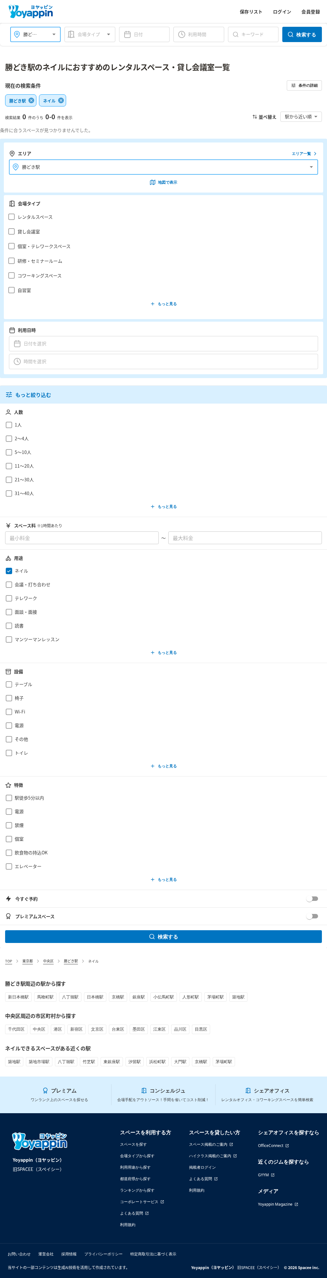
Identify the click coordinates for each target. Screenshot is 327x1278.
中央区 (48, 960)
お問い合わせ (19, 1254)
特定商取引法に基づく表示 (153, 1254)
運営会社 (46, 1254)
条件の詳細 (308, 85)
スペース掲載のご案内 (208, 1144)
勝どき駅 (71, 960)
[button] (161, 216)
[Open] (53, 34)
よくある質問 (131, 1213)
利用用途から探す (135, 1167)
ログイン (282, 11)
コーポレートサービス (139, 1201)
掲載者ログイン (202, 1167)
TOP (8, 960)
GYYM (263, 1175)
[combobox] (31, 34)
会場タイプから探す (137, 1155)
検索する (306, 34)
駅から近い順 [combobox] (298, 116)
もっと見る (167, 303)
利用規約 (127, 1224)
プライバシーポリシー (103, 1254)
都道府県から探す (135, 1178)
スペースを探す (133, 1144)
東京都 (27, 960)
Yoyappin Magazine (275, 1204)
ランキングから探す (137, 1190)
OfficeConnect (270, 1145)
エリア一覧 (301, 153)
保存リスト (251, 11)
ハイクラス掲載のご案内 (210, 1155)
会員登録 (310, 11)
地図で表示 (167, 182)
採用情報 (69, 1254)
